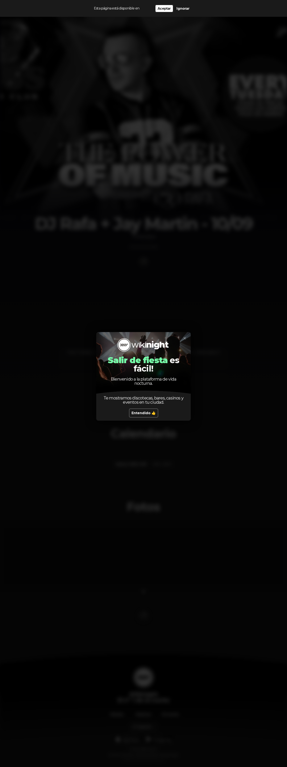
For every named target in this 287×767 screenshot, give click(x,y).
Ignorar (183, 9)
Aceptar (164, 9)
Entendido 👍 (144, 413)
